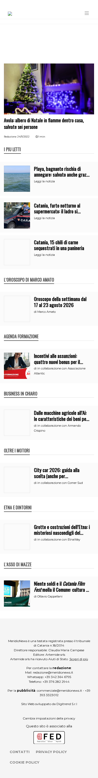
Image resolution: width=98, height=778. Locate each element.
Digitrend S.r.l (66, 704)
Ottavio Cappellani (49, 596)
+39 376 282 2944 (56, 682)
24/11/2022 (23, 136)
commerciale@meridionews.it (59, 690)
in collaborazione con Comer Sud (60, 483)
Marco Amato (46, 312)
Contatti (20, 752)
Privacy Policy (51, 752)
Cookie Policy (24, 762)
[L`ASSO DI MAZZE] (17, 559)
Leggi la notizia (44, 181)
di (35, 312)
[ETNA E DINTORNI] (18, 502)
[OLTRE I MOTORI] (17, 445)
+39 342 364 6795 (58, 677)
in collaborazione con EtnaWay (58, 539)
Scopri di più (79, 659)
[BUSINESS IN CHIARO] (20, 388)
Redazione (10, 136)
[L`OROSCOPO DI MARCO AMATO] (29, 274)
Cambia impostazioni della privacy (49, 718)
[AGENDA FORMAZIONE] (21, 331)
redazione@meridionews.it (53, 672)
